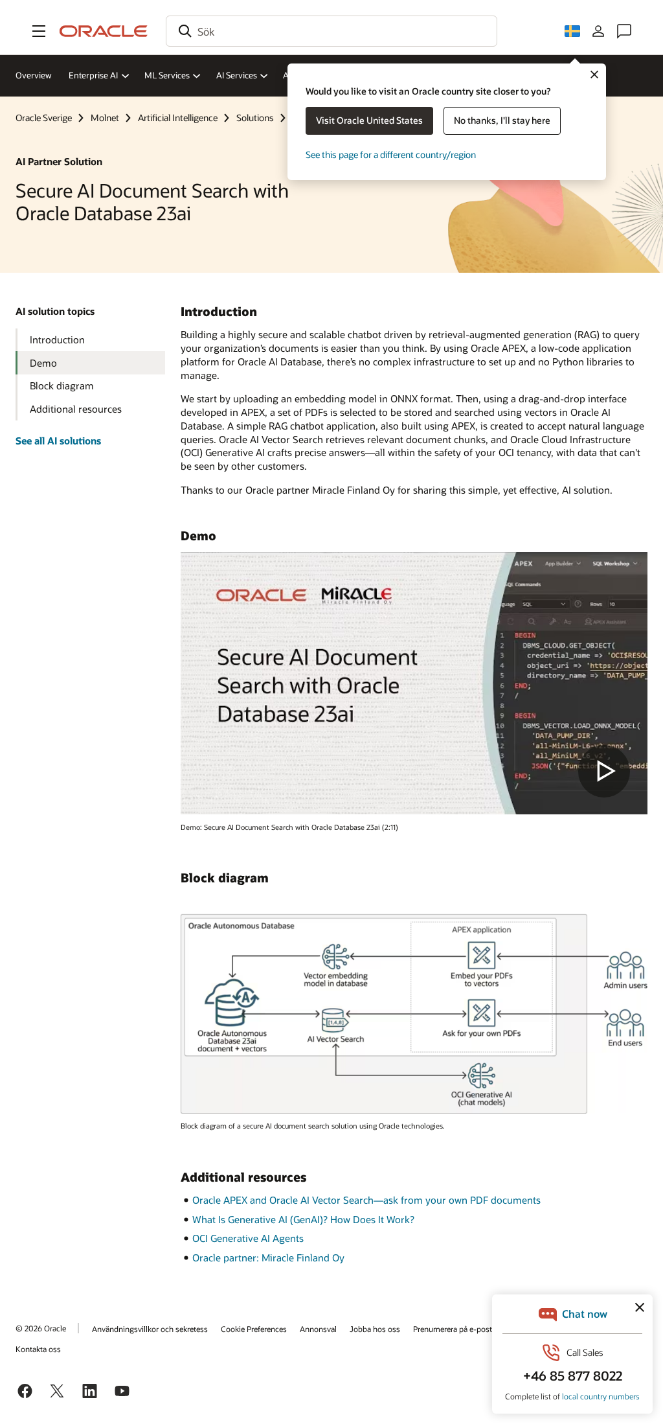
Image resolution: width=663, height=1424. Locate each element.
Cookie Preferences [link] (254, 1329)
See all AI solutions (58, 440)
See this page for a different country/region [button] (391, 154)
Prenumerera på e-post (452, 1329)
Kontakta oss (38, 1349)
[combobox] (331, 31)
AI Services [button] (236, 75)
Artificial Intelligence (178, 117)
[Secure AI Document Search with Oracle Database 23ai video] (414, 683)
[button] (39, 31)
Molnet (105, 117)
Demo (43, 362)
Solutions (255, 117)
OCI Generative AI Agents (248, 1238)
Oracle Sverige (44, 117)
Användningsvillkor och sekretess (150, 1329)
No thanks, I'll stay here (502, 120)
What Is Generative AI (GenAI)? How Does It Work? (303, 1219)
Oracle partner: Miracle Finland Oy (268, 1257)
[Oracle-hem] (103, 31)
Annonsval (318, 1329)
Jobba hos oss (375, 1329)
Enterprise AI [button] (93, 75)
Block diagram (62, 385)
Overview (34, 75)
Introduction (57, 339)
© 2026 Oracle (41, 1328)
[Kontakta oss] (624, 31)
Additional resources (76, 408)
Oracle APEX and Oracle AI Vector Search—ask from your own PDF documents (366, 1199)
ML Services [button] (167, 75)
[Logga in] (598, 31)
